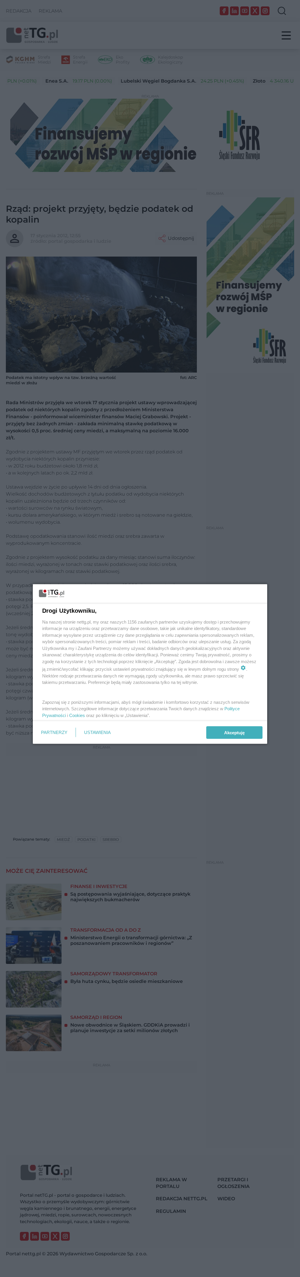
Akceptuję (234, 732)
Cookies (77, 715)
